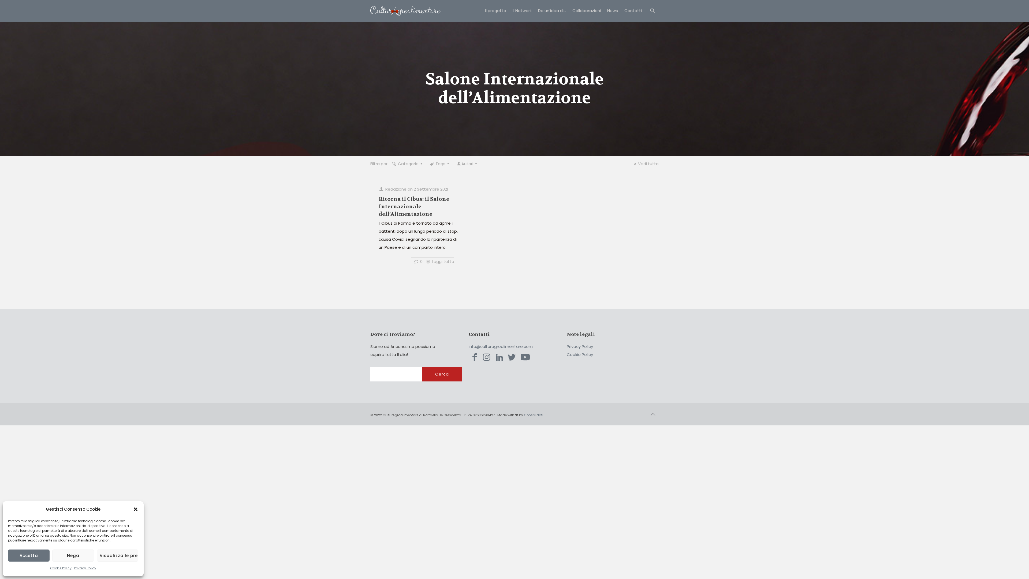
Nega (73, 555)
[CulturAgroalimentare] (405, 10)
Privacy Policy (85, 568)
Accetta (29, 555)
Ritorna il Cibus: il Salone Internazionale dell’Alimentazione (414, 206)
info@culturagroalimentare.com (501, 346)
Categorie (408, 163)
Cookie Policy (61, 568)
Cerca (442, 374)
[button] (135, 509)
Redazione (396, 189)
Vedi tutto (648, 163)
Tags (440, 163)
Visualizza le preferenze (119, 555)
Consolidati (533, 415)
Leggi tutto (443, 261)
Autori (467, 163)
